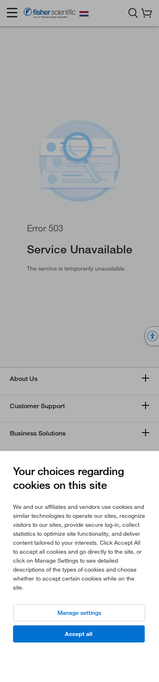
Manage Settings (79, 612)
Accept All (79, 634)
